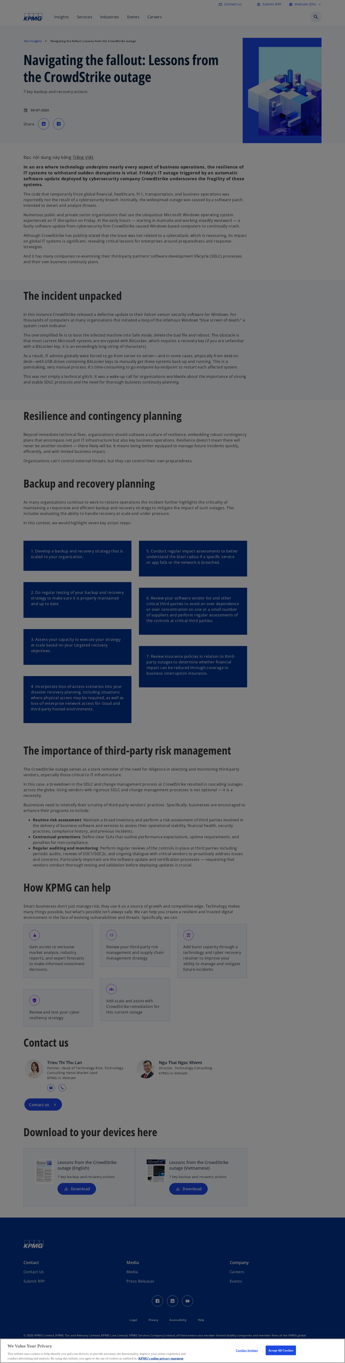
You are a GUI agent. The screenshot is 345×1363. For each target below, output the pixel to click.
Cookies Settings (247, 1350)
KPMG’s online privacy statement (160, 1358)
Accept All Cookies (280, 1350)
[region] (172, 1351)
